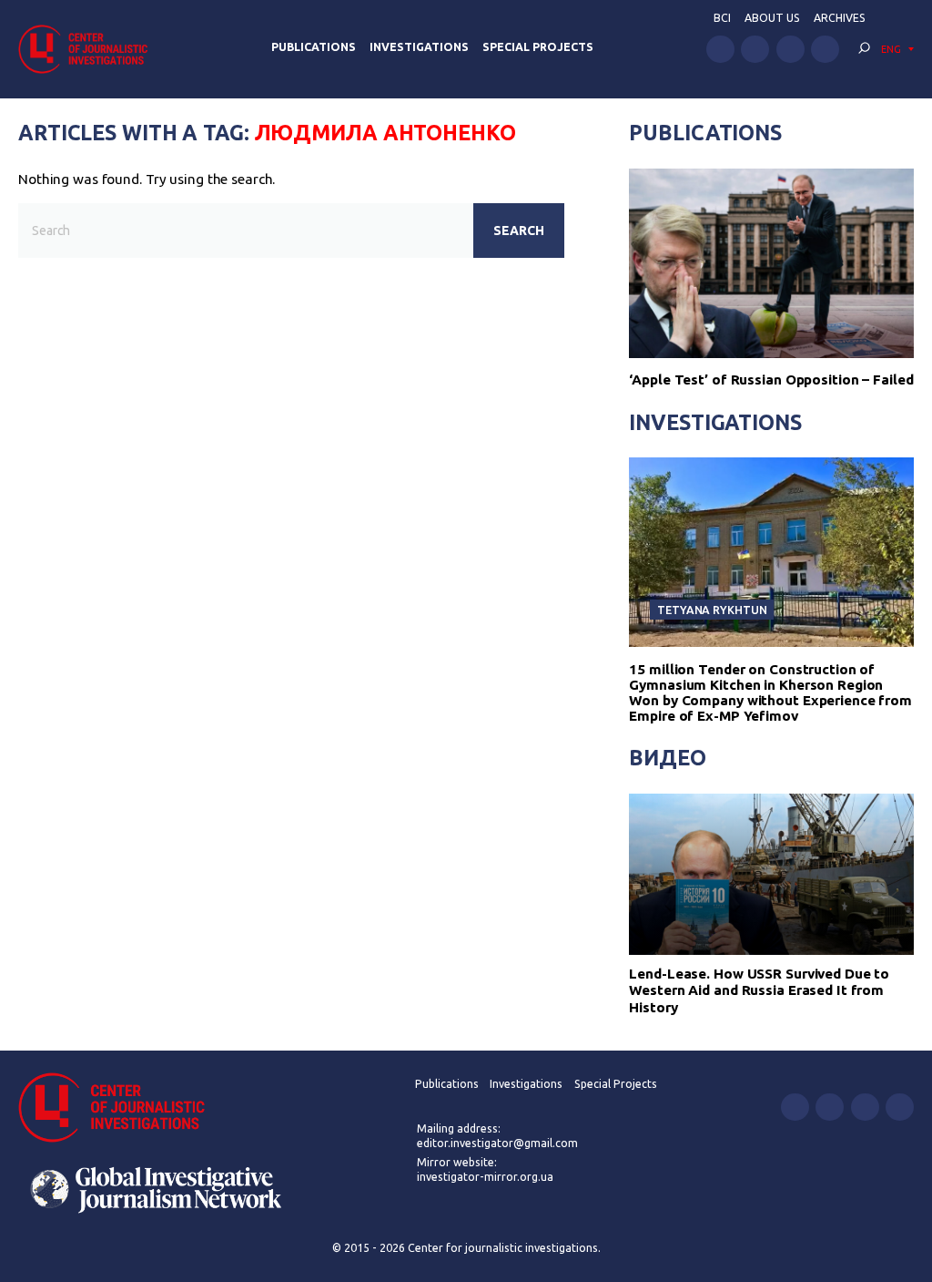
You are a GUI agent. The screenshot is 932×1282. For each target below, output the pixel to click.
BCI (722, 18)
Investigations (419, 47)
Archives (840, 18)
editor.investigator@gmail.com (497, 1143)
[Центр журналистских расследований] (88, 49)
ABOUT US (772, 18)
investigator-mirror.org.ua (485, 1177)
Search (518, 230)
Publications (313, 47)
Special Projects (537, 47)
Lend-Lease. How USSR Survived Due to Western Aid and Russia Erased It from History (759, 990)
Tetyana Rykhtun (711, 609)
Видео (667, 757)
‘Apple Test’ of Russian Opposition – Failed (771, 379)
